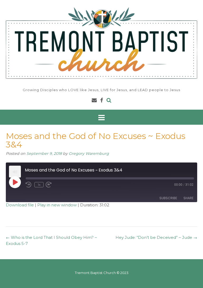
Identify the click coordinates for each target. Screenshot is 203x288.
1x (39, 185)
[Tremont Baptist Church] (101, 43)
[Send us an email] (94, 100)
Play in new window (57, 204)
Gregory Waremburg (89, 153)
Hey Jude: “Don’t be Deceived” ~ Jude (156, 237)
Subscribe (168, 198)
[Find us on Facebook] (101, 100)
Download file (20, 204)
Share (188, 198)
